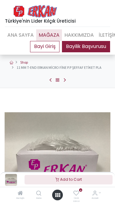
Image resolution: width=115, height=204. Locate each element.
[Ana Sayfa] (20, 193)
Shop (24, 62)
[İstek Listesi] (76, 193)
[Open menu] (57, 195)
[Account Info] (95, 193)
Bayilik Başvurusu (86, 46)
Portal (44, 46)
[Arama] (39, 193)
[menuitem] (20, 35)
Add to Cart (70, 179)
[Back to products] (57, 80)
